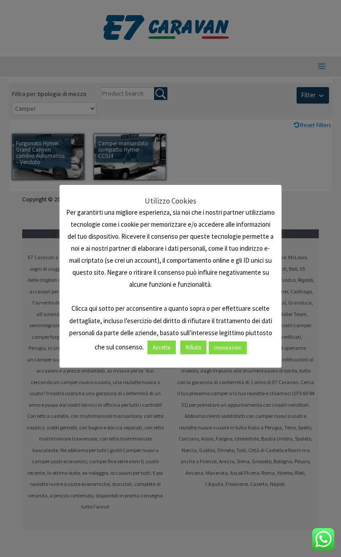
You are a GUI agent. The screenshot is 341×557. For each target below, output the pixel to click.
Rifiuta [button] (193, 347)
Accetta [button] (161, 347)
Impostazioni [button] (228, 348)
